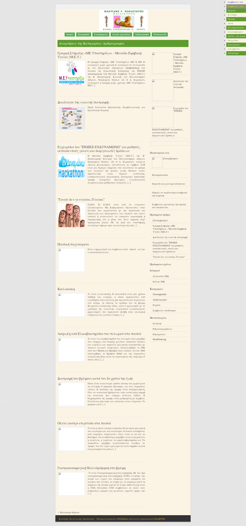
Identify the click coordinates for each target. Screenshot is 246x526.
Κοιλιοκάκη (66, 289)
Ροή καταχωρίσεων (162, 329)
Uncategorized (159, 294)
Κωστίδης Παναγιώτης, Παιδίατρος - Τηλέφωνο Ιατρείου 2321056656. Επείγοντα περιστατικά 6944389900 (112, 519)
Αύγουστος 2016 (161, 276)
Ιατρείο (69, 34)
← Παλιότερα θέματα (68, 512)
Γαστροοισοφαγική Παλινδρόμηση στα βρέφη (92, 468)
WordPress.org (159, 339)
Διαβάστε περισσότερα (138, 90)
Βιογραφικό (83, 34)
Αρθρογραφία (142, 34)
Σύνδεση (157, 323)
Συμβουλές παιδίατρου (164, 310)
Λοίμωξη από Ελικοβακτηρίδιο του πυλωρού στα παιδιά (99, 334)
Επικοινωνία (159, 34)
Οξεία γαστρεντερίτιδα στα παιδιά (84, 423)
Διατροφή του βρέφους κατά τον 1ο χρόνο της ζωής (95, 378)
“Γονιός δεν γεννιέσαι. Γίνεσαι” (81, 200)
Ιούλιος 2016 (159, 281)
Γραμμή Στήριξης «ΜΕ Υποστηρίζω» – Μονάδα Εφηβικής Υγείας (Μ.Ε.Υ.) (100, 55)
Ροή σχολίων (159, 334)
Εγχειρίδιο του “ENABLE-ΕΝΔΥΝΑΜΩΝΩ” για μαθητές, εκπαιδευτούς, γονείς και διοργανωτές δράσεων (99, 149)
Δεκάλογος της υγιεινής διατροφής (83, 102)
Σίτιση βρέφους (160, 220)
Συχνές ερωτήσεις (121, 34)
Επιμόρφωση (101, 34)
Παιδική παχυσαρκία (73, 244)
